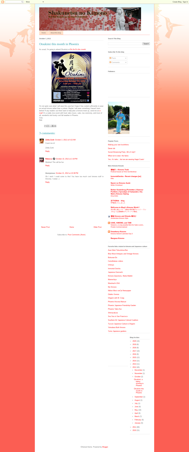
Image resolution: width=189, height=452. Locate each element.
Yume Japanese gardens (117, 331)
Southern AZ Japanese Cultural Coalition (123, 320)
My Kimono (112, 287)
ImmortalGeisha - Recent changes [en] (126, 176)
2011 (135, 427)
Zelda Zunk (49, 140)
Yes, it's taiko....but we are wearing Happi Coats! (126, 159)
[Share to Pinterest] (55, 126)
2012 (135, 367)
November (139, 373)
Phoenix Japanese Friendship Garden (122, 305)
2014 (135, 361)
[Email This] (45, 126)
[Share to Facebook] (52, 126)
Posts (113, 58)
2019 (135, 344)
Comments (115, 62)
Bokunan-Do (112, 257)
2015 (135, 357)
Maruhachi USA (114, 283)
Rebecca (48, 159)
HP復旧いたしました (118, 203)
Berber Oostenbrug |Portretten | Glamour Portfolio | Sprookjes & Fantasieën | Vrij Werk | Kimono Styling (127, 192)
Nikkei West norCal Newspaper (119, 291)
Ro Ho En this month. (78, 49)
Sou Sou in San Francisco (118, 316)
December (139, 370)
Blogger (105, 447)
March (137, 416)
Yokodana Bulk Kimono (116, 327)
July (136, 403)
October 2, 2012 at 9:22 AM (65, 140)
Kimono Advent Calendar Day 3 (122, 234)
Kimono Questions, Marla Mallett (120, 276)
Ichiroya (111, 265)
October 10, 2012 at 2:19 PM (66, 159)
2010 (135, 430)
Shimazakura (113, 313)
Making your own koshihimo (118, 145)
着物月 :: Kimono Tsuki (120, 170)
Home (44, 33)
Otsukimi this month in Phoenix (139, 391)
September (139, 397)
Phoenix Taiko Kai (114, 309)
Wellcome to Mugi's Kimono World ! (125, 207)
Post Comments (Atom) (76, 235)
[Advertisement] (121, 350)
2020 (135, 341)
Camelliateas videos (115, 261)
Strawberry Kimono (118, 232)
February (138, 420)
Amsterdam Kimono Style (119, 218)
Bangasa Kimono (117, 238)
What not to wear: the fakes (118, 156)
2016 (135, 354)
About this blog (56, 33)
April (136, 413)
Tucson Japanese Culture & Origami (121, 324)
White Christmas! (117, 185)
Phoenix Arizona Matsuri (117, 302)
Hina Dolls (114, 196)
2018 (135, 348)
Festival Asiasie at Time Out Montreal (123, 172)
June (137, 407)
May (136, 410)
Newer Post (45, 227)
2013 (135, 364)
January (138, 423)
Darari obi (111, 148)
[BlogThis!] (48, 126)
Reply (47, 151)
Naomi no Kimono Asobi (120, 183)
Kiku (112, 178)
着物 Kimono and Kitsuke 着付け (123, 216)
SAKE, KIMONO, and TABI (121, 223)
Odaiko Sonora (113, 294)
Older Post (98, 227)
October (138, 377)
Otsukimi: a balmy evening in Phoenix (138, 382)
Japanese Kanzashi (115, 272)
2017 (135, 351)
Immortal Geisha (114, 269)
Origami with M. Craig (116, 298)
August (137, 400)
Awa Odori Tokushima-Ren (118, 250)
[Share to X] (50, 126)
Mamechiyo (112, 279)
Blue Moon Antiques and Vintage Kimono (123, 254)
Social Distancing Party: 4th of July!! (121, 152)
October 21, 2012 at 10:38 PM (67, 173)
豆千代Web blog (117, 201)
